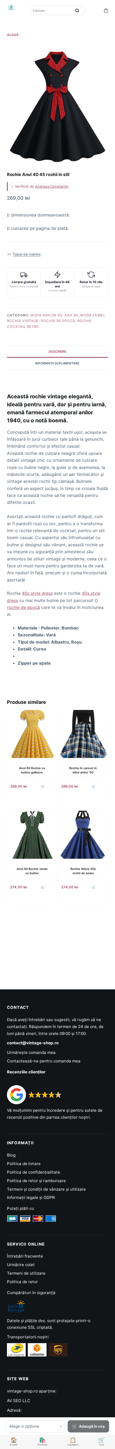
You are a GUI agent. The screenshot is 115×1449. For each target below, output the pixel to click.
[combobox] (51, 10)
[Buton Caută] (77, 10)
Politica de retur (22, 1281)
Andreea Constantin (51, 186)
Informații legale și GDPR (31, 1197)
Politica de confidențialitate (33, 1172)
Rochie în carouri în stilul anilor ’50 (83, 770)
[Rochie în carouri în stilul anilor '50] (83, 734)
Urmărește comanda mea (31, 1052)
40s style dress (37, 593)
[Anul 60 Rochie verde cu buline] (32, 835)
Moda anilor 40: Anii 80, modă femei (67, 315)
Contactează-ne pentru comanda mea (43, 1060)
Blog (11, 1155)
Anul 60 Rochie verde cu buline (32, 871)
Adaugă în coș (92, 1426)
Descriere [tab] (57, 352)
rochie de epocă (23, 607)
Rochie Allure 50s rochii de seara (83, 871)
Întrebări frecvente (25, 1256)
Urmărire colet (21, 1264)
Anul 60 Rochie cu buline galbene (32, 770)
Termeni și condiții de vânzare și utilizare (46, 1189)
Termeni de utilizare (26, 1273)
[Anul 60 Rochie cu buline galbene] (32, 734)
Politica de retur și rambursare (36, 1180)
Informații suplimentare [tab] (57, 363)
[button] (24, 254)
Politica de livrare (24, 1163)
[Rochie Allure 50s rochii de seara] (83, 835)
